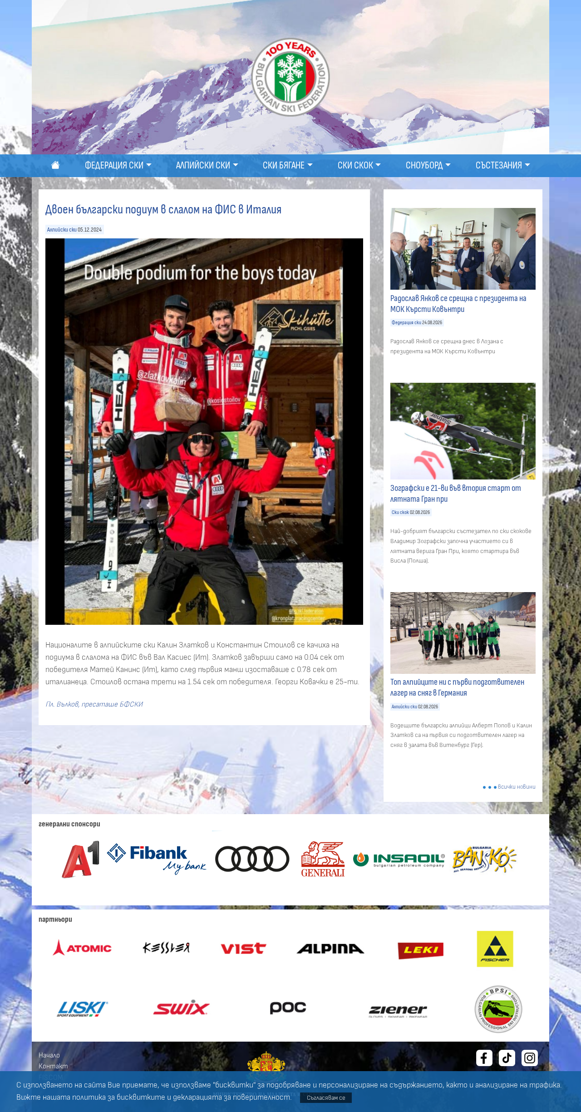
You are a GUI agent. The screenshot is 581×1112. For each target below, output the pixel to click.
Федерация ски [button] (114, 165)
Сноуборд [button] (424, 165)
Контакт (53, 1066)
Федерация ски (406, 322)
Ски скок (400, 512)
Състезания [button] (499, 165)
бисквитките (141, 1097)
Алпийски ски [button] (203, 165)
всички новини (517, 787)
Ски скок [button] (355, 165)
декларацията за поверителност (231, 1097)
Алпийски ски (62, 229)
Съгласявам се (326, 1097)
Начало (49, 1055)
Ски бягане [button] (284, 165)
